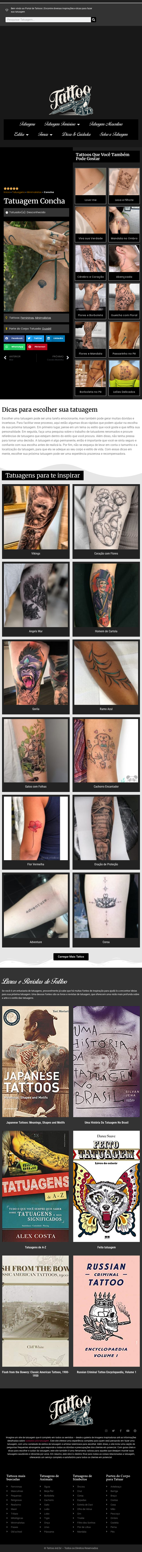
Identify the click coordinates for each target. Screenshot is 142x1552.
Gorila (35, 709)
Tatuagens (27, 124)
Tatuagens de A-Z (35, 1247)
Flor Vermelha (35, 864)
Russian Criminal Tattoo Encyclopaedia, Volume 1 (106, 1372)
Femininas (27, 318)
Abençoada (124, 277)
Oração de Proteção (106, 864)
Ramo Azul (106, 709)
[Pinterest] (135, 1430)
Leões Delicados (124, 392)
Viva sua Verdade (91, 238)
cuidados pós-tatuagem (37, 1441)
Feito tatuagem (106, 1247)
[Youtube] (127, 1430)
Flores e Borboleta (90, 315)
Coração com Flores (106, 553)
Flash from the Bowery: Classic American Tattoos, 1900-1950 (35, 1373)
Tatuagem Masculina (105, 124)
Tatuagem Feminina (60, 124)
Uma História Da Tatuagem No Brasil (107, 1122)
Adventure (36, 942)
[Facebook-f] (120, 1430)
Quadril (46, 328)
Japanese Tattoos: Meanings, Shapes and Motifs (35, 1122)
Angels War (36, 631)
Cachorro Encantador (106, 786)
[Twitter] (113, 1430)
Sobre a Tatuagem (114, 134)
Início (7, 192)
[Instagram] (106, 1430)
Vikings (35, 553)
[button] (14, 338)
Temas (43, 134)
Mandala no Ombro (124, 238)
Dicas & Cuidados (76, 134)
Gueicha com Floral (124, 315)
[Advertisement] (71, 57)
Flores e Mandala (90, 353)
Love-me (91, 200)
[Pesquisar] (93, 19)
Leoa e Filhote (124, 200)
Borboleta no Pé (91, 392)
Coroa (106, 942)
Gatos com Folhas (35, 786)
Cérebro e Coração (90, 277)
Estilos (19, 134)
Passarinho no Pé (124, 353)
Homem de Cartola (106, 631)
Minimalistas (34, 192)
